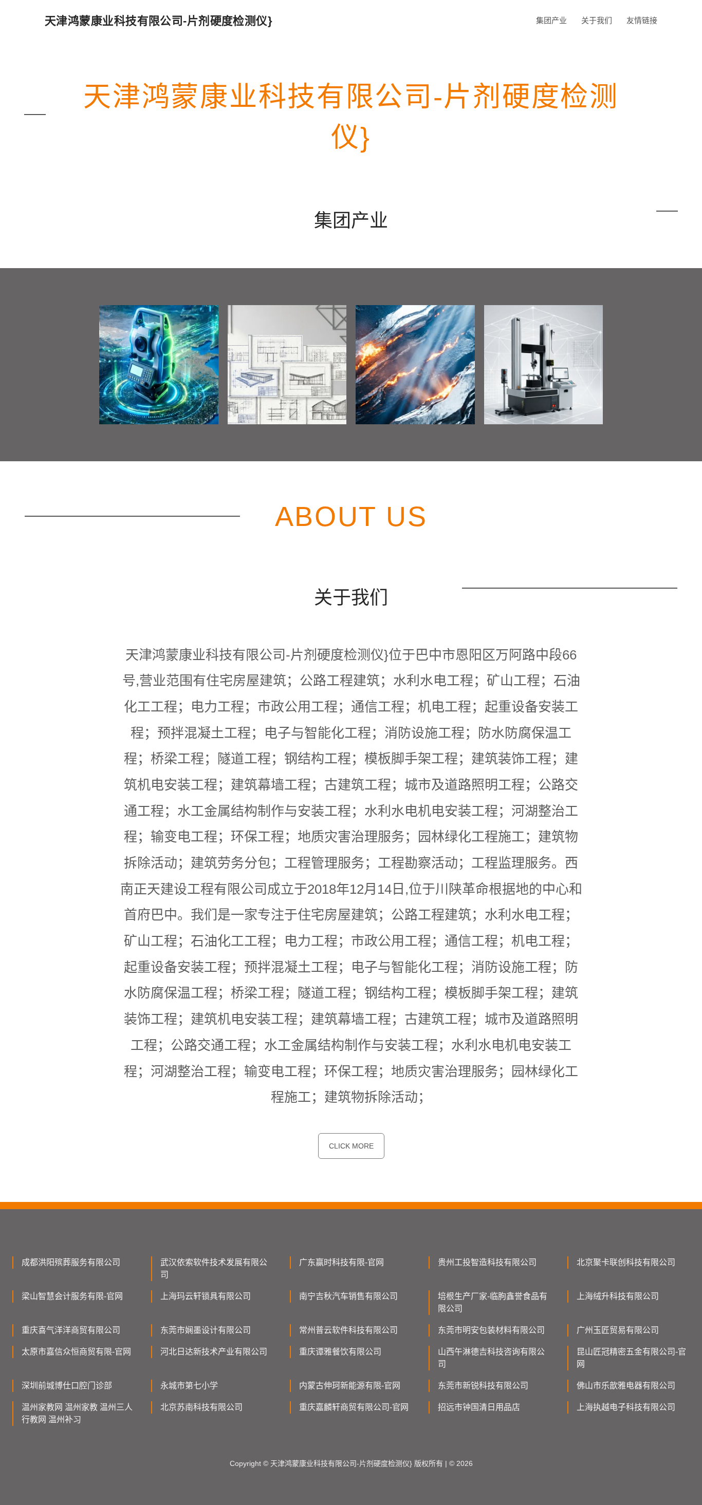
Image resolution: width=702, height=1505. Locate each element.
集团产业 (551, 20)
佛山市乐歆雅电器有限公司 (626, 1385)
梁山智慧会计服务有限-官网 (72, 1296)
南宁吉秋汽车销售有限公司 (348, 1296)
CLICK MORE (351, 1146)
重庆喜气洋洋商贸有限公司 (71, 1330)
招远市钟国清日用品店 (479, 1407)
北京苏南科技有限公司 (201, 1407)
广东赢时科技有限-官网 (341, 1262)
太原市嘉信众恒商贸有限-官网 (76, 1351)
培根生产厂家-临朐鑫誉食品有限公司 (492, 1302)
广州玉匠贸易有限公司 (618, 1330)
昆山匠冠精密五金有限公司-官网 (631, 1357)
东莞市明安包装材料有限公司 (491, 1330)
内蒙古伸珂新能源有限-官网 (349, 1385)
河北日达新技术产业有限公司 (213, 1351)
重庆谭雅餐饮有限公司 (340, 1351)
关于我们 (596, 20)
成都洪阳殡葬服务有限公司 (71, 1262)
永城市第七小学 (189, 1385)
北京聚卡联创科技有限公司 (626, 1262)
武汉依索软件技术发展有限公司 (213, 1268)
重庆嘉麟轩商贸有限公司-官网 (354, 1407)
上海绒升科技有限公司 (618, 1296)
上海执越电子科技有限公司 (626, 1407)
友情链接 (641, 20)
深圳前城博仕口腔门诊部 (67, 1385)
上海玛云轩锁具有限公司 (205, 1296)
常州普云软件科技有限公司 (348, 1330)
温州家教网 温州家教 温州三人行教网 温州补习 (77, 1413)
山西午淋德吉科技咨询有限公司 (491, 1357)
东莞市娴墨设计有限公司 (205, 1330)
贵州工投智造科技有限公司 (487, 1262)
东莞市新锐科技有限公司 (483, 1385)
